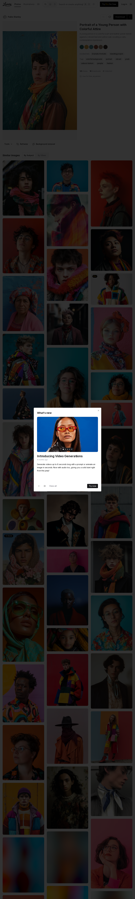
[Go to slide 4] (69, 449)
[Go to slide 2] (65, 449)
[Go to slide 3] (67, 449)
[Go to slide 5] (71, 449)
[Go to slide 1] (63, 449)
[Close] (98, 410)
